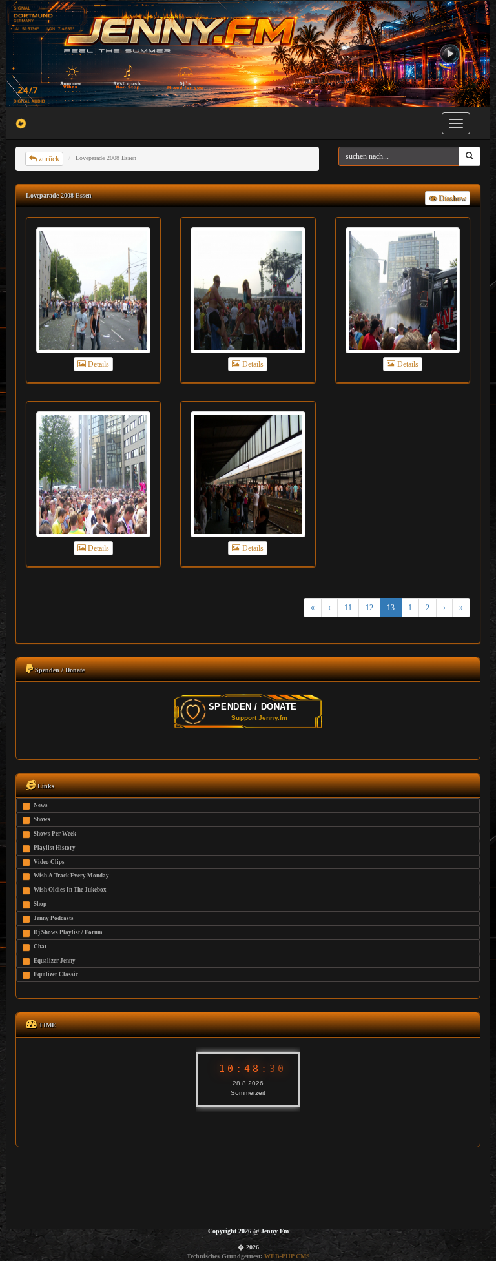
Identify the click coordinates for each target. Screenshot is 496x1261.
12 (369, 607)
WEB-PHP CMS (287, 1256)
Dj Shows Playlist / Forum (68, 932)
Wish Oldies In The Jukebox (70, 890)
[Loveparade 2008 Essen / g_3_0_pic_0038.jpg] (403, 290)
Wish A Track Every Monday (71, 875)
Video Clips (49, 862)
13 (391, 607)
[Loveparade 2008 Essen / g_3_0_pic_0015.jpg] (93, 474)
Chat (40, 946)
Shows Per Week (55, 833)
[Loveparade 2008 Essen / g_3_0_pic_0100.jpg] (93, 290)
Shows (42, 819)
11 (348, 607)
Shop (40, 904)
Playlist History (55, 848)
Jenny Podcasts (54, 918)
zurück (48, 158)
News (41, 805)
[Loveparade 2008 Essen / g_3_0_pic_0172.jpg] (248, 474)
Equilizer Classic (56, 974)
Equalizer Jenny (55, 961)
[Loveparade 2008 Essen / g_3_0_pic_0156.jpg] (248, 290)
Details (97, 364)
